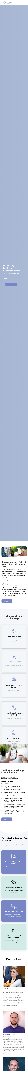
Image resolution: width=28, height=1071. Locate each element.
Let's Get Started (11, 284)
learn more (7, 601)
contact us (7, 819)
